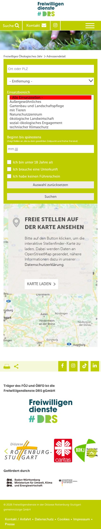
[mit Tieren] (50, 110)
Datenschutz (44, 519)
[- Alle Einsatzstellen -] (50, 97)
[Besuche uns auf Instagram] (73, 366)
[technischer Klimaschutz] (50, 127)
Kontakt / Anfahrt (18, 519)
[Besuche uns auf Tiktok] (84, 366)
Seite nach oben (91, 453)
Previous (4, 451)
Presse (10, 524)
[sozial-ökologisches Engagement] (50, 123)
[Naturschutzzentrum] (50, 114)
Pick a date (91, 146)
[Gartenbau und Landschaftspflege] (50, 106)
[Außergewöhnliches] (50, 102)
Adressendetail (56, 56)
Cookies (63, 519)
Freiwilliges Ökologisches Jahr (23, 56)
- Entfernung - (20, 81)
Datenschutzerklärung (44, 264)
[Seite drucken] (9, 365)
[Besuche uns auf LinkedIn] (95, 366)
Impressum (81, 519)
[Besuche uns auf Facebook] (62, 366)
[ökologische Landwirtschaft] (50, 119)
